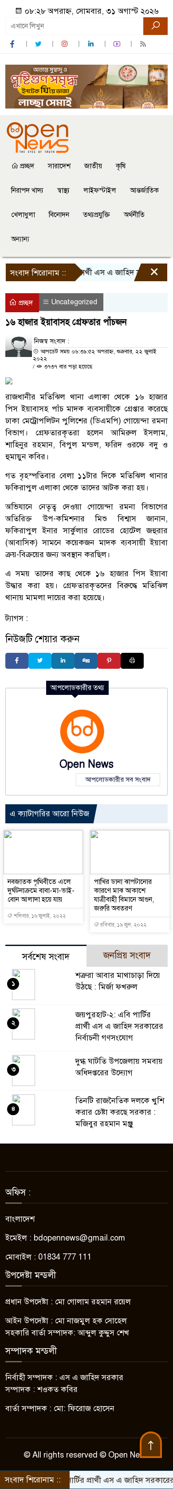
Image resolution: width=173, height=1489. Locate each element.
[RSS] (144, 44)
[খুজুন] (155, 26)
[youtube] (118, 44)
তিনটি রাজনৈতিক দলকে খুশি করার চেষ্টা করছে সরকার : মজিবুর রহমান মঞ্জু (119, 1112)
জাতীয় (93, 166)
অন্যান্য (20, 239)
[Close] (146, 274)
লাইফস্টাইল (99, 190)
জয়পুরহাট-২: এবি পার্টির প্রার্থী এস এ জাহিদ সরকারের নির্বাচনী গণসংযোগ (119, 1026)
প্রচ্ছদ (26, 166)
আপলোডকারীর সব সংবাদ (118, 779)
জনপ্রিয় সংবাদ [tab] (127, 955)
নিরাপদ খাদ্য (27, 190)
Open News (86, 764)
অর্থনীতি (134, 214)
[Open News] (37, 137)
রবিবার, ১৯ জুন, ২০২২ (122, 925)
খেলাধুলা (23, 214)
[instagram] (65, 44)
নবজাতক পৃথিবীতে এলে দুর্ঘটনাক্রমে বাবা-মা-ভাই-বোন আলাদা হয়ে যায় (41, 890)
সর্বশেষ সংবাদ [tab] (46, 956)
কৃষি (121, 166)
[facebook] (13, 44)
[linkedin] (91, 44)
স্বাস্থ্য (63, 190)
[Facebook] (16, 661)
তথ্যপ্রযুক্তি (96, 214)
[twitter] (39, 44)
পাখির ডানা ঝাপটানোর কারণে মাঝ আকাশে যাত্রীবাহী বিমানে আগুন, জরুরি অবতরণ (124, 895)
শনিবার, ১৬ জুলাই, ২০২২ (39, 916)
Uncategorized (74, 302)
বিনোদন (59, 214)
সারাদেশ (59, 166)
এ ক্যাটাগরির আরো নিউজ (49, 813)
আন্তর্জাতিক (144, 190)
